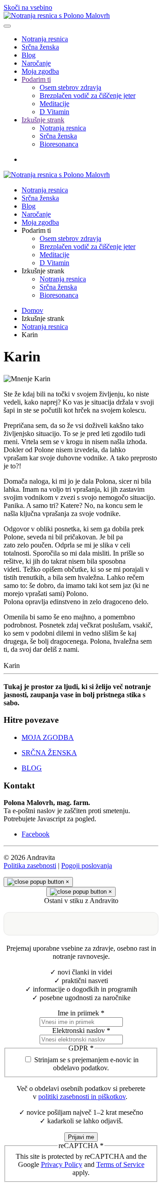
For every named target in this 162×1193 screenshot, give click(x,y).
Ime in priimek (81, 1013)
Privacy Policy (61, 1164)
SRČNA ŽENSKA (49, 753)
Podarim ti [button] (36, 230)
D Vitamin (54, 112)
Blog (29, 55)
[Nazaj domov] (57, 15)
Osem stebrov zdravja (70, 87)
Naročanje (36, 63)
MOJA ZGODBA (48, 737)
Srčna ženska (40, 47)
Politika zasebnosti (30, 865)
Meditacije (54, 103)
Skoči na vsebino (28, 7)
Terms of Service (120, 1164)
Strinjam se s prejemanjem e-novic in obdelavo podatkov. (86, 1064)
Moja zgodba (40, 71)
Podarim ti (36, 79)
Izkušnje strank (43, 120)
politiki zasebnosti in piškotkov (82, 1096)
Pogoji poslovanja (86, 865)
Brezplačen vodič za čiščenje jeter (87, 95)
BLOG (32, 768)
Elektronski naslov (81, 1030)
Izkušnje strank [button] (43, 271)
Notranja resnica (45, 39)
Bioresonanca (59, 144)
